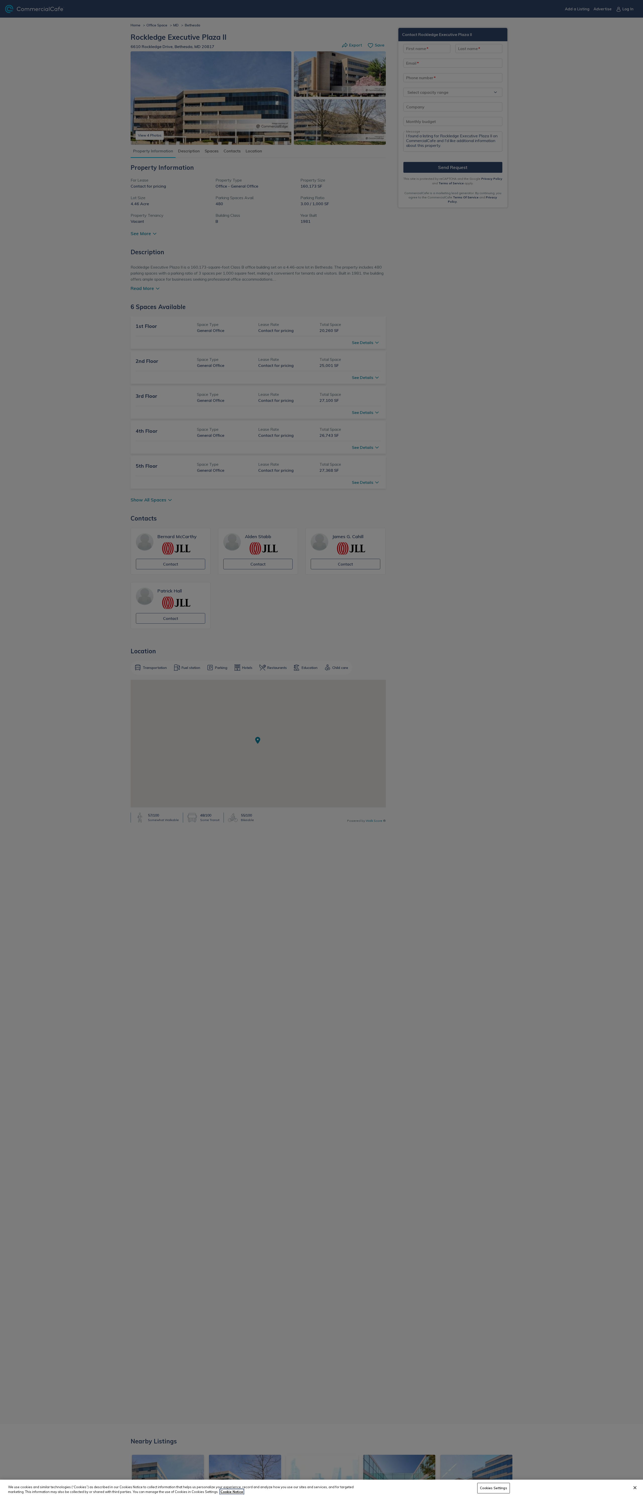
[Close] (634, 1487)
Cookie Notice (232, 1492)
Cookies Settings (493, 1488)
